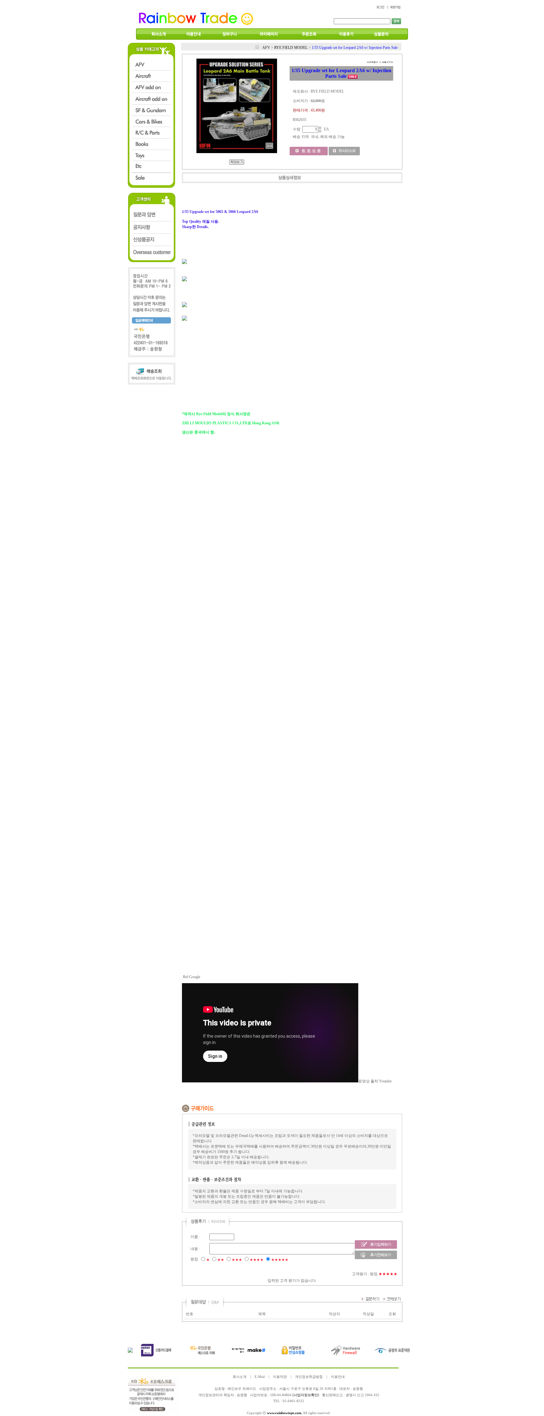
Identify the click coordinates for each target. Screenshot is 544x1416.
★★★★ (257, 1260)
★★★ (237, 1260)
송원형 (242, 1395)
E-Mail (260, 1377)
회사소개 (239, 1377)
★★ (220, 1260)
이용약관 (280, 1377)
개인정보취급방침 (309, 1377)
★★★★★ (279, 1260)
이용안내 (338, 1377)
